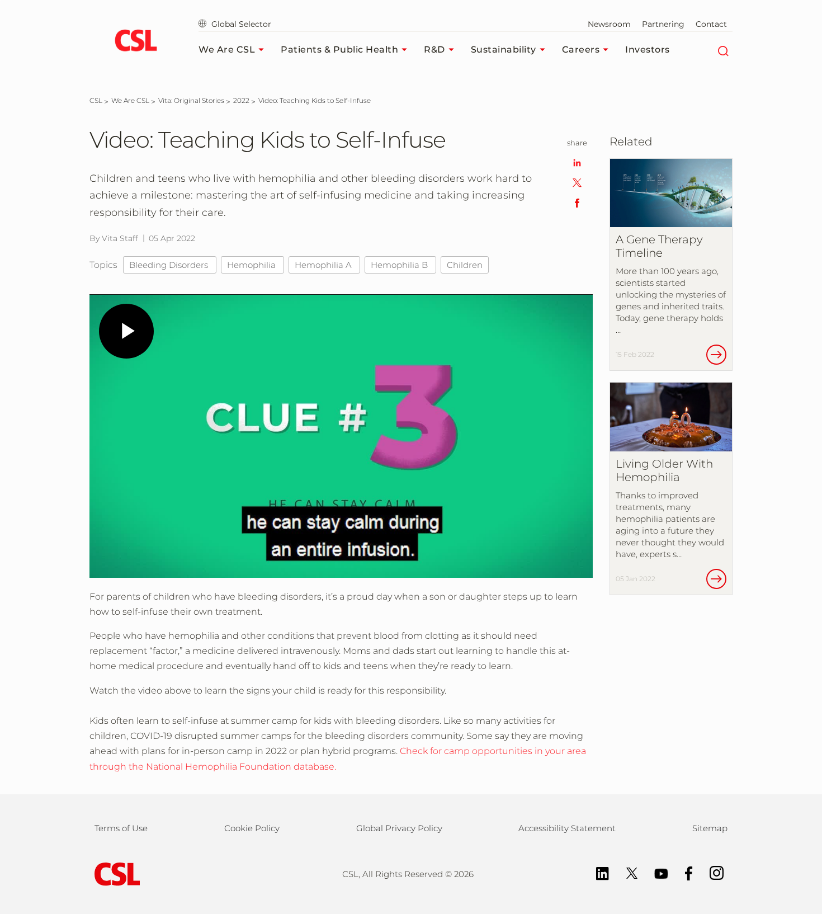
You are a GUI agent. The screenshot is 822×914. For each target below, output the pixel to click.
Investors (647, 49)
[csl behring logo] (114, 873)
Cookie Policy (252, 828)
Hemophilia (252, 265)
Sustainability (503, 49)
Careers (581, 49)
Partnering (663, 24)
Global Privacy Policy (399, 828)
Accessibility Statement (567, 828)
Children (465, 265)
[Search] (723, 50)
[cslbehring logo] (135, 42)
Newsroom (609, 24)
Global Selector (240, 24)
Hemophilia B (400, 265)
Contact (711, 24)
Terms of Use (121, 828)
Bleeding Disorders (169, 265)
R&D (434, 49)
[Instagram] (711, 872)
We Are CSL (227, 49)
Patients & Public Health (339, 49)
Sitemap (709, 828)
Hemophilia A (324, 265)
